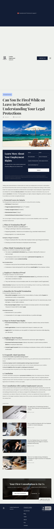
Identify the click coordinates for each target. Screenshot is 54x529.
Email (40, 152)
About (25, 519)
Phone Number (31, 156)
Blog (25, 513)
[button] (50, 58)
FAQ (25, 522)
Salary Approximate (43, 160)
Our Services (27, 510)
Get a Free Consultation (20, 493)
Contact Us (42, 58)
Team (25, 516)
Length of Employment (33, 160)
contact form (7, 398)
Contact (26, 525)
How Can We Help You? (33, 164)
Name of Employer (43, 156)
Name (29, 152)
